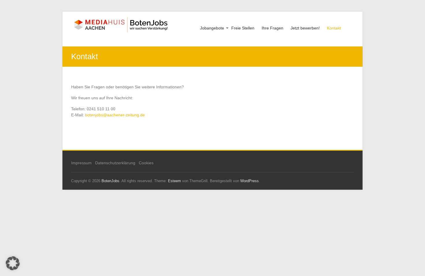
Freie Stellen (242, 28)
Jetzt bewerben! (305, 28)
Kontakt (334, 28)
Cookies (146, 163)
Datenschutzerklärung (115, 163)
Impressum (81, 163)
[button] (12, 263)
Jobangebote (212, 28)
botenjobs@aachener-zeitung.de (115, 115)
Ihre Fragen (272, 28)
